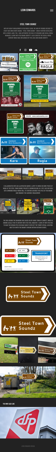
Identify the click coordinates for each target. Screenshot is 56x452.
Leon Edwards (28, 10)
